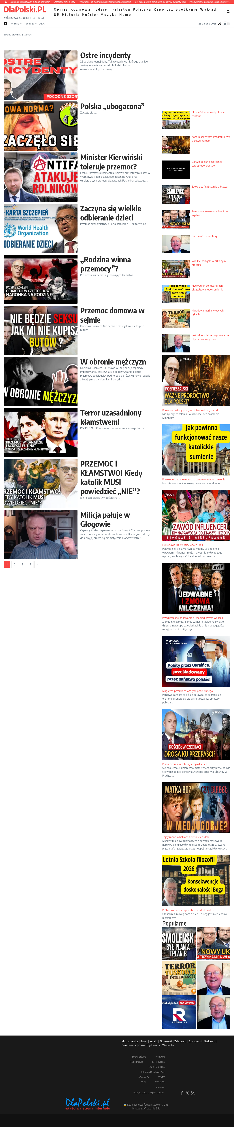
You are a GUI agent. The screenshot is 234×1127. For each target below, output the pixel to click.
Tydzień (101, 9)
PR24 (143, 1082)
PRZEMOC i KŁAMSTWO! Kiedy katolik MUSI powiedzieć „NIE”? (111, 477)
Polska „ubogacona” (112, 106)
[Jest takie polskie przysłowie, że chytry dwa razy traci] (213, 1012)
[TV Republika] (179, 1012)
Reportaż (164, 9)
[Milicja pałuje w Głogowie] (41, 534)
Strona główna (12, 34)
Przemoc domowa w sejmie (112, 314)
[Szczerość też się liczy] (213, 978)
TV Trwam (160, 1056)
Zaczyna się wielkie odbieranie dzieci (110, 212)
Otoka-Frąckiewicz (149, 1045)
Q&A (42, 23)
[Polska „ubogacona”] (41, 126)
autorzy (29, 23)
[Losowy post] (219, 23)
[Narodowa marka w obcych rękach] (179, 978)
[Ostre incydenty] (41, 75)
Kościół (90, 14)
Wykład (208, 9)
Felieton (121, 9)
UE (57, 14)
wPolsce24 (143, 1077)
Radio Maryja (136, 1061)
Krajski (153, 1041)
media (15, 23)
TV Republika (158, 1061)
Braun (143, 1041)
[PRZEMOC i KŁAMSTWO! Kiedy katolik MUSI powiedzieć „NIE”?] (41, 483)
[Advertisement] (196, 80)
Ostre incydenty (105, 55)
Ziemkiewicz (129, 1045)
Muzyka (109, 14)
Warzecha (168, 1045)
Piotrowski (166, 1041)
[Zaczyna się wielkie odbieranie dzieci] (41, 228)
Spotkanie (187, 9)
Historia (71, 14)
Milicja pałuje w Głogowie (105, 519)
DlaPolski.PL (25, 9)
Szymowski (195, 1041)
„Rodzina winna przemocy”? (105, 263)
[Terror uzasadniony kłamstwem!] (41, 432)
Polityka (142, 9)
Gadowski (210, 1041)
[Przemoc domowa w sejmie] (41, 330)
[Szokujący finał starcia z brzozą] (179, 943)
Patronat (160, 1087)
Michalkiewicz (130, 1041)
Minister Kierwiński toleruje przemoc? (111, 161)
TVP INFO (160, 1082)
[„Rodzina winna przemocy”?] (41, 279)
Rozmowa (81, 9)
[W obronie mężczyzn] (41, 381)
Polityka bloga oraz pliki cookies (149, 1092)
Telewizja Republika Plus (153, 1072)
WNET (161, 1077)
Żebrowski (180, 1041)
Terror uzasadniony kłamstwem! (111, 417)
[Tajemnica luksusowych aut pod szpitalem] (213, 943)
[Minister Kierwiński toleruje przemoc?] (41, 177)
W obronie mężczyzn (113, 361)
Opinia (61, 9)
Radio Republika (157, 1067)
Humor (126, 14)
